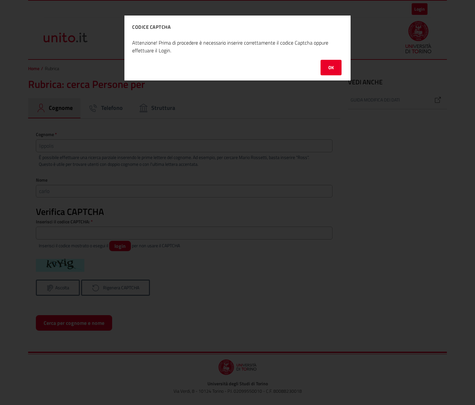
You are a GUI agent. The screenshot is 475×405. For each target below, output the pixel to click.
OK (331, 67)
